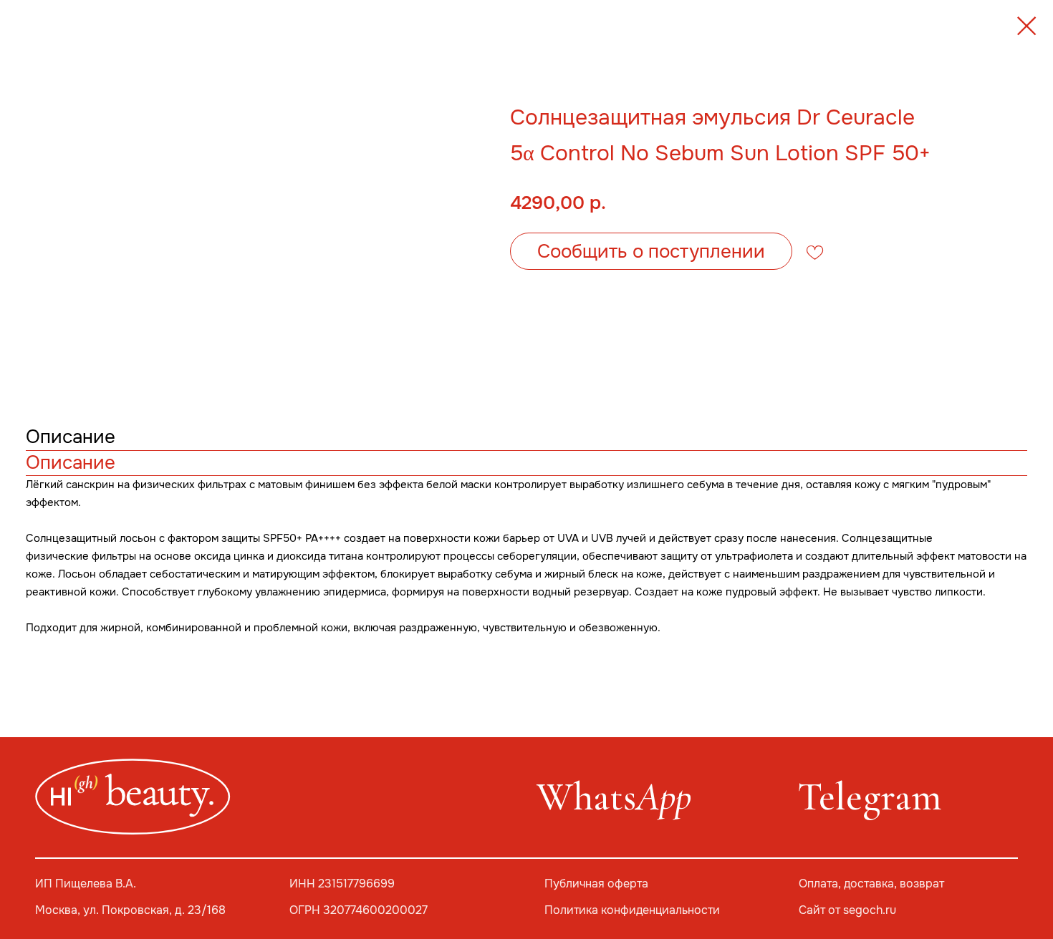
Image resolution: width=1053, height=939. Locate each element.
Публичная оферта (596, 884)
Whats (614, 797)
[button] (651, 251)
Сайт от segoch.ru (847, 910)
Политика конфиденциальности (632, 910)
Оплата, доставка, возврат (871, 884)
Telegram (869, 797)
